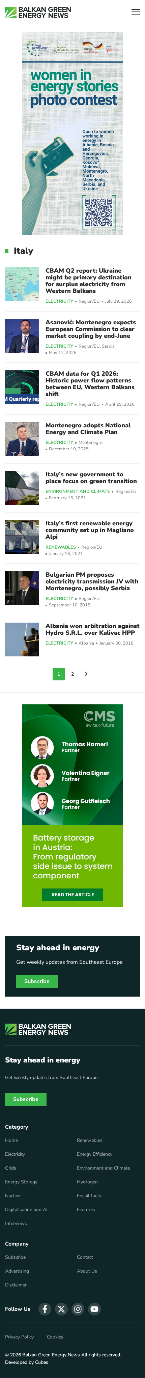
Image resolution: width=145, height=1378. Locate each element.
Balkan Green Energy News (51, 1355)
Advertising (17, 1271)
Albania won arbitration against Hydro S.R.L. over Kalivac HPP (93, 629)
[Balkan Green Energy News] (38, 12)
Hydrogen (87, 1182)
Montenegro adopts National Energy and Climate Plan (88, 428)
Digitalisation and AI (26, 1209)
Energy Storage (21, 1182)
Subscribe (37, 981)
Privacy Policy (19, 1337)
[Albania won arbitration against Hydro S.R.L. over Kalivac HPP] (22, 639)
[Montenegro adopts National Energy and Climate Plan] (22, 439)
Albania (86, 643)
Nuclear (13, 1196)
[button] (136, 12)
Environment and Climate (78, 492)
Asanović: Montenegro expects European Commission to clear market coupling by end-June (91, 329)
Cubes (41, 1362)
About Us (87, 1271)
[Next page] (86, 674)
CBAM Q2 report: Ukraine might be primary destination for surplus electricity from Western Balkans (89, 280)
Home (11, 1140)
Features (86, 1209)
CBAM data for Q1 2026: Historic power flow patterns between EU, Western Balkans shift (90, 383)
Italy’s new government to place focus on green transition (91, 477)
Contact (85, 1257)
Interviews (16, 1223)
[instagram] (77, 1309)
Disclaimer (16, 1285)
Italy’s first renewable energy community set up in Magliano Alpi (90, 530)
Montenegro (91, 443)
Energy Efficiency (94, 1154)
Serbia (108, 346)
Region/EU (89, 301)
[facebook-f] (44, 1309)
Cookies (55, 1337)
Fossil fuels (89, 1196)
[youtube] (94, 1309)
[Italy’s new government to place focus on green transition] (22, 488)
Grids (10, 1168)
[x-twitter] (61, 1309)
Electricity (59, 302)
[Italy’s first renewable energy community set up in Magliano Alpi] (22, 537)
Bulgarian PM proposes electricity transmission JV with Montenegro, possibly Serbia (92, 581)
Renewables (61, 548)
